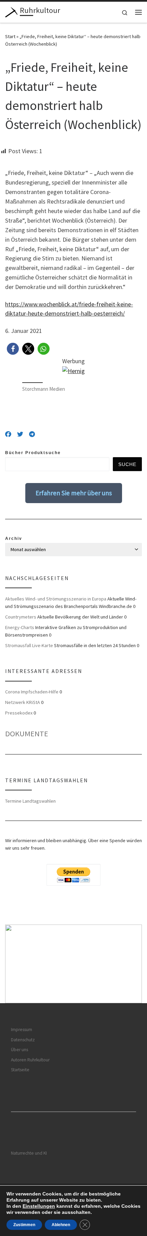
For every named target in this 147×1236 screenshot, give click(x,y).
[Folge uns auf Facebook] (8, 434)
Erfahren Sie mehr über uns (74, 493)
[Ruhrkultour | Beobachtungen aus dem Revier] (11, 11)
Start (10, 36)
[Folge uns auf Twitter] (20, 434)
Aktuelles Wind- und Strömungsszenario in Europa (55, 599)
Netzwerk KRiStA (22, 702)
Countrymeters (20, 617)
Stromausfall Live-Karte (29, 645)
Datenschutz (23, 1040)
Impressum (21, 1029)
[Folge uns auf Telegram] (32, 434)
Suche (127, 464)
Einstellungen (39, 1206)
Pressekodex (18, 713)
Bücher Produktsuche (33, 452)
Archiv (13, 538)
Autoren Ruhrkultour (30, 1060)
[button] (13, 349)
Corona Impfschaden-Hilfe (31, 692)
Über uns (19, 1050)
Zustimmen (24, 1224)
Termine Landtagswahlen (30, 801)
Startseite (20, 1070)
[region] (73, 964)
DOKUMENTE (26, 733)
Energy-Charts (19, 627)
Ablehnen (61, 1224)
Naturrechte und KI (29, 1153)
